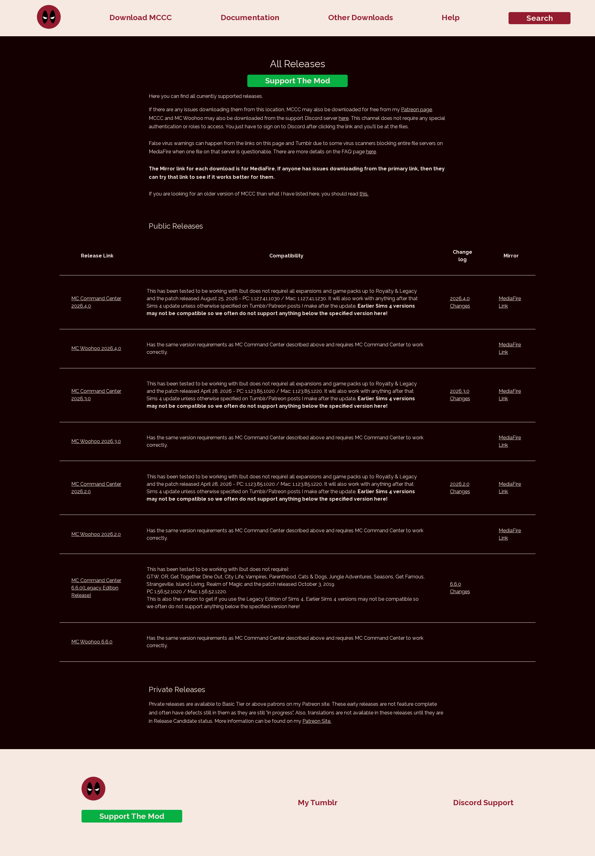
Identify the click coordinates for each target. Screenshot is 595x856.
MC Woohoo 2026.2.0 (96, 534)
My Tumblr (317, 802)
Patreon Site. (316, 721)
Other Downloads (360, 17)
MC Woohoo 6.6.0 (91, 642)
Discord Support (483, 802)
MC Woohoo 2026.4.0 (96, 348)
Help (451, 17)
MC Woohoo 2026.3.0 (96, 441)
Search (540, 18)
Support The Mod (297, 80)
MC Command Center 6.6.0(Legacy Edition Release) (96, 587)
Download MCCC (140, 17)
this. (363, 194)
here (344, 118)
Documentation (250, 17)
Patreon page (416, 109)
